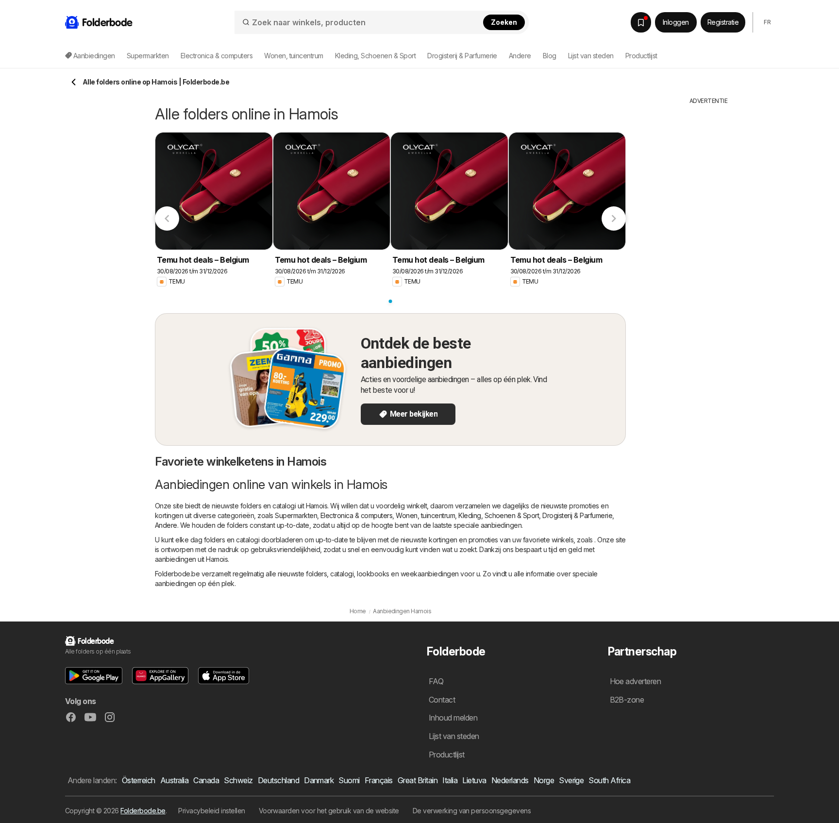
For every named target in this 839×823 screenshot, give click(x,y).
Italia (449, 780)
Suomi (348, 780)
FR (767, 22)
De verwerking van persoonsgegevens (472, 810)
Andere (166, 525)
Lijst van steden (591, 55)
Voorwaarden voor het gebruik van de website (329, 810)
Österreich (138, 780)
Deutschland (278, 780)
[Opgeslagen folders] (641, 22)
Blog (549, 55)
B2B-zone (627, 700)
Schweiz (238, 780)
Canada (206, 780)
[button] (93, 675)
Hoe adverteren (635, 681)
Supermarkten (296, 515)
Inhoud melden (453, 717)
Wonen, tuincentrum (425, 515)
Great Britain (417, 780)
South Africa (609, 780)
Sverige (571, 780)
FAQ (436, 681)
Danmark (319, 780)
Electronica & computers (356, 515)
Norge (544, 780)
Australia (174, 780)
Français (379, 780)
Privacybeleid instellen (211, 810)
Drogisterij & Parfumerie (577, 515)
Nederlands (510, 780)
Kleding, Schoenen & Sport (498, 515)
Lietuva (474, 780)
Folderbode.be (142, 810)
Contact (442, 700)
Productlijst (641, 55)
